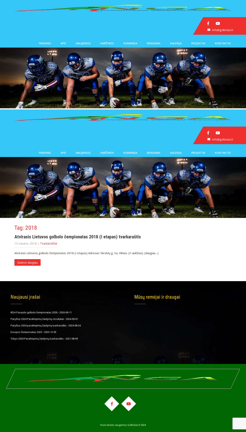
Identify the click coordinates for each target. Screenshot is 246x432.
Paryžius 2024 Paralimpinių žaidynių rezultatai (37, 319)
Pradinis (45, 43)
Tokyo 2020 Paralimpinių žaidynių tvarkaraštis (37, 338)
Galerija (176, 43)
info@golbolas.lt (222, 30)
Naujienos (83, 43)
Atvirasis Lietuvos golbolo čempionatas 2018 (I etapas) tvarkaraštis (77, 237)
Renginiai (153, 43)
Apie (63, 43)
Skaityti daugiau (27, 262)
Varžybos (107, 43)
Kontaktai (223, 43)
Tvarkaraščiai (48, 243)
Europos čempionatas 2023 (26, 332)
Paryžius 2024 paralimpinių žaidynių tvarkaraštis (38, 325)
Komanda (130, 43)
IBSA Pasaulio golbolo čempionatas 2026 (34, 312)
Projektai (198, 43)
